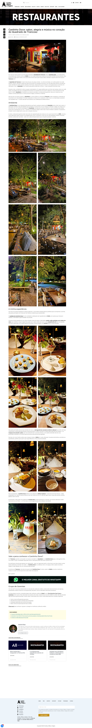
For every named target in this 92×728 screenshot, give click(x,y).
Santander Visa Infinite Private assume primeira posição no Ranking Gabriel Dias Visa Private (31, 615)
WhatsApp (52, 6)
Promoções (17, 6)
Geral (56, 6)
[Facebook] (81, 3)
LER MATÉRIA (12, 655)
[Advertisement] (77, 35)
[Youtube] (77, 3)
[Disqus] (37, 681)
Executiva (47, 6)
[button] (4, 29)
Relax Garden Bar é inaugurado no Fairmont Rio (17, 652)
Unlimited (11, 594)
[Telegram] (73, 3)
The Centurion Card (53, 593)
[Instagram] (75, 3)
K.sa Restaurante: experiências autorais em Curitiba (36, 653)
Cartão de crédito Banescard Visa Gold (19, 617)
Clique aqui (11, 606)
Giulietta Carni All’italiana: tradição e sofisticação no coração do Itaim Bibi (57, 653)
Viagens (42, 6)
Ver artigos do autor (23, 632)
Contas (38, 6)
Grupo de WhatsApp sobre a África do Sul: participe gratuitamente (26, 614)
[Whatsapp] (71, 3)
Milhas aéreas (28, 6)
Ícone (59, 593)
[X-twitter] (79, 3)
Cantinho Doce (52, 74)
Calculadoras (61, 6)
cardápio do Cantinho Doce (16, 316)
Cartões (22, 6)
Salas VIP (33, 6)
